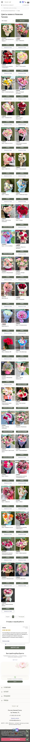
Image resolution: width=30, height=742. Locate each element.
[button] (5, 644)
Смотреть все (15, 648)
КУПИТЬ (8, 45)
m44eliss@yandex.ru (15, 720)
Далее (15, 681)
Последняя (21, 616)
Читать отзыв (5, 641)
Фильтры (22, 20)
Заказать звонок (15, 718)
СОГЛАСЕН (15, 739)
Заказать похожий (7, 227)
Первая (7, 616)
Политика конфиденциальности (19, 735)
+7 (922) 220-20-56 (15, 715)
